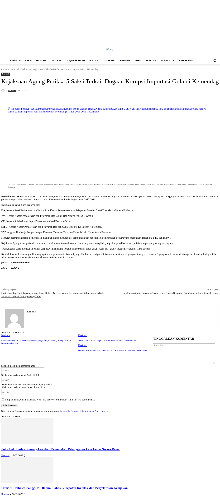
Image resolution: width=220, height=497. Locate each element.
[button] (215, 60)
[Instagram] (212, 45)
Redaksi (12, 90)
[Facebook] (208, 45)
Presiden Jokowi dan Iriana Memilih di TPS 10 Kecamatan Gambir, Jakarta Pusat (113, 350)
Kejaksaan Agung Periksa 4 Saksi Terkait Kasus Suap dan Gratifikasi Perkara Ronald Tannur (171, 293)
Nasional (15, 69)
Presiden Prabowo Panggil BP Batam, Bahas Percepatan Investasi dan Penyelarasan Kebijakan (64, 488)
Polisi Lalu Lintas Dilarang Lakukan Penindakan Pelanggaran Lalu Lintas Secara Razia (60, 449)
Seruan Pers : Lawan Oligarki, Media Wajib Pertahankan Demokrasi (107, 340)
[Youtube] (217, 45)
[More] (88, 99)
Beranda (5, 69)
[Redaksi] (3, 90)
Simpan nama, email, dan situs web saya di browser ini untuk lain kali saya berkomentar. (50, 399)
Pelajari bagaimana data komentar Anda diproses (84, 411)
